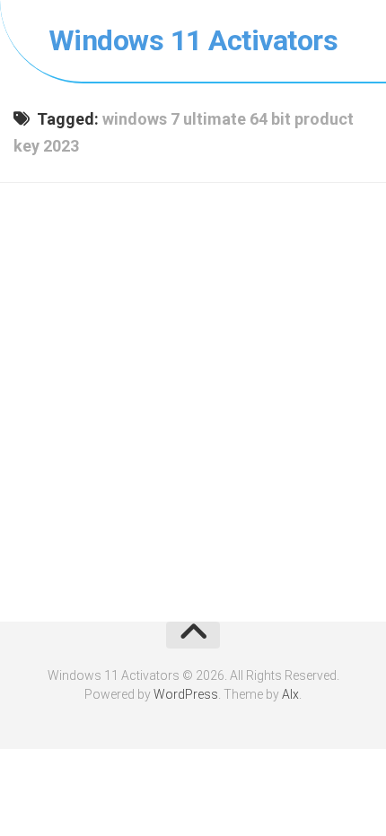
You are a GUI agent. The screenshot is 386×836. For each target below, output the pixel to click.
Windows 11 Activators (193, 40)
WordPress (186, 694)
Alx (290, 694)
